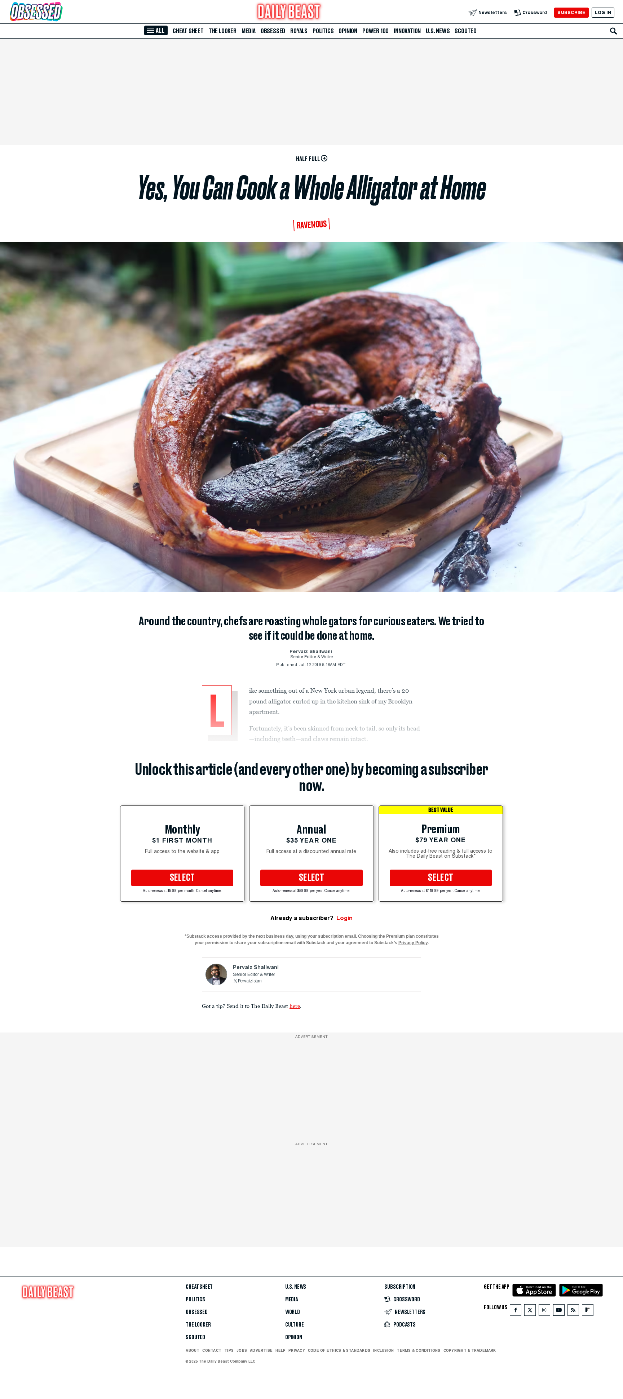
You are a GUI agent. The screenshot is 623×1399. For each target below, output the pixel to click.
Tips (229, 1350)
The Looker (223, 31)
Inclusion (383, 1350)
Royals (299, 31)
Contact (211, 1350)
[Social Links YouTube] (559, 1311)
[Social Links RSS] (573, 1311)
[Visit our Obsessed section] (59, 12)
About (192, 1350)
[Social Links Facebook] (515, 1311)
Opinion (348, 31)
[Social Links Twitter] (530, 1311)
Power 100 (375, 31)
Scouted (466, 31)
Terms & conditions (418, 1350)
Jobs (242, 1350)
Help (280, 1350)
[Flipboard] (587, 1311)
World (292, 1312)
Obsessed (273, 31)
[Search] (613, 31)
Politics (323, 31)
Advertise (261, 1350)
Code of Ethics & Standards (339, 1350)
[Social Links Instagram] (544, 1311)
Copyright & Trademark (469, 1350)
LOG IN (603, 12)
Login (344, 918)
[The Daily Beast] (289, 12)
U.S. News (438, 31)
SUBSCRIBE (571, 12)
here (295, 1006)
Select (182, 878)
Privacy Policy (413, 942)
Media (249, 31)
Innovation (407, 31)
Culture (294, 1325)
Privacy (296, 1350)
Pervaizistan (250, 981)
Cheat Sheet (188, 31)
